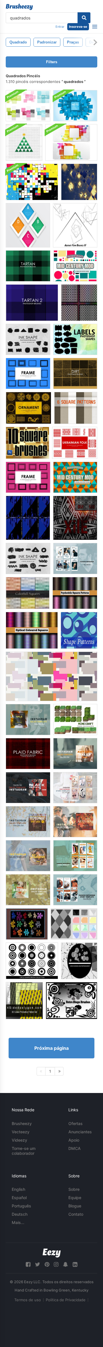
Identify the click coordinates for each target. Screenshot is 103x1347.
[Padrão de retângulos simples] (51, 676)
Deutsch (19, 1214)
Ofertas (75, 1123)
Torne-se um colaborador (23, 1151)
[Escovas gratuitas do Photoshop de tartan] (28, 265)
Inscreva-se (78, 27)
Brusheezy (22, 1123)
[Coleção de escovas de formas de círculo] (32, 961)
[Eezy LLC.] (52, 1253)
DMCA (74, 1148)
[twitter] (37, 1264)
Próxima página (51, 1048)
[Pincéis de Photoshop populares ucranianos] (74, 443)
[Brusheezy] (19, 7)
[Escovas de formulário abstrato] (79, 961)
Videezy (19, 1140)
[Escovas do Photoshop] (28, 373)
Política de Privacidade (66, 1300)
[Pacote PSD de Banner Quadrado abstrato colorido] (71, 142)
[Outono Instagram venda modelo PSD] (28, 719)
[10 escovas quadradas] (27, 443)
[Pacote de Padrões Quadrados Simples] (79, 302)
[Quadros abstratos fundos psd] (28, 105)
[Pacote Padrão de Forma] (79, 630)
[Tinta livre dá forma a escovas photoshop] (28, 339)
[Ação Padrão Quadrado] (75, 518)
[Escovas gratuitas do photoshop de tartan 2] (32, 302)
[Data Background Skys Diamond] (79, 182)
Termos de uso (27, 1300)
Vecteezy (20, 1131)
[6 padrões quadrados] (75, 408)
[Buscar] (84, 17)
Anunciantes (80, 1131)
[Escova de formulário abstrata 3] (75, 225)
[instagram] (56, 1264)
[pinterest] (47, 1264)
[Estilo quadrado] (27, 924)
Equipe (74, 1197)
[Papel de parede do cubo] (28, 518)
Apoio (73, 1140)
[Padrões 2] (74, 924)
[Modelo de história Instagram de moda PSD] (75, 558)
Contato (75, 1214)
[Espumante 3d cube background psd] (75, 105)
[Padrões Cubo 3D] (24, 1000)
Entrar (60, 27)
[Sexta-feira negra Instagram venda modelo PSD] (28, 787)
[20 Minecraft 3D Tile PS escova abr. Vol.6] (75, 719)
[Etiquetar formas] (75, 339)
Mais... (18, 1222)
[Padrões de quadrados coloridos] (27, 593)
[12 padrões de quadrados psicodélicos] (74, 593)
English (18, 1189)
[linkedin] (75, 1264)
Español (19, 1197)
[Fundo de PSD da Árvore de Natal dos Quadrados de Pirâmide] (24, 142)
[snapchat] (65, 1264)
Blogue (74, 1205)
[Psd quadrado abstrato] (28, 225)
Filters (51, 62)
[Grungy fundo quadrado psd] (32, 182)
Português (21, 1205)
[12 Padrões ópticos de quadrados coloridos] (32, 630)
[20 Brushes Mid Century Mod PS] (75, 265)
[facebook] (28, 1264)
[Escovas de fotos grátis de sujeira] (75, 373)
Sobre (74, 1189)
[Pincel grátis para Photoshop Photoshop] (28, 558)
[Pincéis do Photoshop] (28, 408)
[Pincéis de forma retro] (71, 1000)
